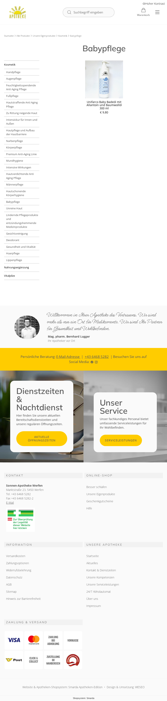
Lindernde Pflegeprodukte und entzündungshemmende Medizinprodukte (22, 221)
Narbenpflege (14, 141)
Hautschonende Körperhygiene (16, 193)
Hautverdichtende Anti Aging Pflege (20, 176)
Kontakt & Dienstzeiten (101, 570)
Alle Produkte (23, 35)
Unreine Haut (14, 208)
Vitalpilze (9, 276)
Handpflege (13, 72)
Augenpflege (13, 78)
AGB (9, 584)
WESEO (140, 687)
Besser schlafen (96, 487)
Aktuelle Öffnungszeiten (42, 438)
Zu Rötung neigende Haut (21, 113)
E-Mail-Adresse (68, 356)
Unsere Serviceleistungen (102, 584)
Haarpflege (13, 253)
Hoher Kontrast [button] (155, 3)
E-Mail (10, 503)
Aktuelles (92, 563)
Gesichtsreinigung (17, 233)
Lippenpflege (14, 260)
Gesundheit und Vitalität (21, 247)
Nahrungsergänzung (16, 267)
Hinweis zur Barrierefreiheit (23, 599)
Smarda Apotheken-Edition (85, 687)
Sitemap (11, 591)
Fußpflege (12, 96)
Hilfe (89, 508)
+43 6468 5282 (97, 356)
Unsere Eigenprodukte (44, 35)
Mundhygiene (14, 160)
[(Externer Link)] (43, 520)
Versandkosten (15, 556)
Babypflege (13, 202)
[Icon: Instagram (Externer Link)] (96, 361)
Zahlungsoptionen (17, 563)
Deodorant (12, 240)
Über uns (92, 599)
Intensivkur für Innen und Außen (21, 122)
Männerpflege (14, 184)
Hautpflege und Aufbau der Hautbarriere (20, 132)
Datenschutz (14, 577)
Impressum (93, 606)
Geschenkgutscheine (99, 501)
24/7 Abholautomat (98, 591)
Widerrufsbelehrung (18, 570)
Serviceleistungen (121, 440)
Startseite (9, 35)
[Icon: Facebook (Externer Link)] (92, 361)
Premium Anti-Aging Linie (21, 154)
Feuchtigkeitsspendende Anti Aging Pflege (21, 87)
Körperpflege (14, 147)
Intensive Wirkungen (18, 167)
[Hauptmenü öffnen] (157, 12)
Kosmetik (62, 35)
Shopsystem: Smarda (83, 698)
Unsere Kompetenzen (100, 577)
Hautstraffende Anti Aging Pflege (22, 104)
